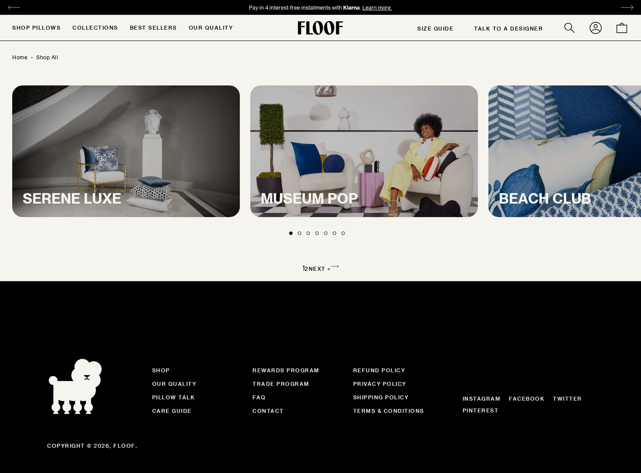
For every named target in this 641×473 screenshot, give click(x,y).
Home (19, 57)
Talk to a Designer (508, 28)
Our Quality (211, 27)
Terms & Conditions (388, 411)
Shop (161, 370)
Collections (95, 27)
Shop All (47, 57)
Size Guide (435, 28)
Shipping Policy (381, 397)
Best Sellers (153, 27)
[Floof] (320, 28)
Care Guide (172, 411)
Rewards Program (286, 370)
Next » (320, 268)
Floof (124, 445)
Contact (268, 411)
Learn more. (384, 7)
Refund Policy (379, 370)
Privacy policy (379, 384)
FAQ (259, 397)
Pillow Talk (173, 397)
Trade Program (281, 384)
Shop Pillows (36, 27)
